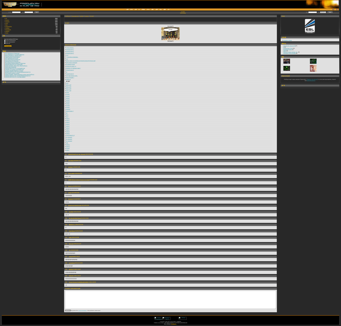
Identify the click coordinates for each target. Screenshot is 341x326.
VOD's (148, 9)
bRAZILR (71, 269)
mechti (70, 256)
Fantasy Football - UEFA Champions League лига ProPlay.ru (19, 74)
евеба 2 (68, 146)
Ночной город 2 (70, 51)
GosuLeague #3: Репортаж (11, 60)
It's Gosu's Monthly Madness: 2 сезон (14, 70)
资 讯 (131, 9)
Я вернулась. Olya (287, 48)
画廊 (165, 9)
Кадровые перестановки (289, 53)
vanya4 (68, 98)
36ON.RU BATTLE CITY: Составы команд (15, 77)
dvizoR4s (71, 211)
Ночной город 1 (70, 49)
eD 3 (67, 116)
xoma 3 (68, 122)
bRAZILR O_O (72, 224)
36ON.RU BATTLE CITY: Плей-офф (13, 64)
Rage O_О (70, 186)
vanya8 (68, 105)
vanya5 (68, 100)
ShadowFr (70, 199)
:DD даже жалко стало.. (72, 75)
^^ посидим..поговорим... (72, 57)
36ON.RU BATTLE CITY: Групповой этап (15, 68)
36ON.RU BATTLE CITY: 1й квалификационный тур (17, 75)
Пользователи (75, 16)
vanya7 (68, 103)
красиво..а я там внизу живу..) (73, 68)
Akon (6, 24)
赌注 (153, 9)
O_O (67, 55)
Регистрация (183, 12)
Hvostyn (7, 20)
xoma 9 (68, 133)
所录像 (143, 9)
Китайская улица (287, 49)
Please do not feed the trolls (74, 205)
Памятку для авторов (312, 79)
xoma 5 (68, 126)
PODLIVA (71, 275)
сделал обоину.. (70, 47)
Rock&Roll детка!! (70, 64)
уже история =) (70, 111)
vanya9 (68, 107)
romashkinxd (72, 262)
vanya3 (68, 96)
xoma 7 (68, 129)
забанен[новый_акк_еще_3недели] (76, 154)
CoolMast (7, 28)
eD (66, 113)
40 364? (92, 16)
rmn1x (6, 23)
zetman (70, 192)
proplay (68, 148)
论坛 (161, 9)
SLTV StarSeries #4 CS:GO (11, 58)
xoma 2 (68, 120)
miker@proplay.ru (311, 80)
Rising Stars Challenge (10, 67)
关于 (169, 9)
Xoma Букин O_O (70, 135)
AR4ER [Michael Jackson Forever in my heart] (79, 179)
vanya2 (68, 94)
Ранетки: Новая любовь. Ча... (290, 52)
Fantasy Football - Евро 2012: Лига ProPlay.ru (16, 65)
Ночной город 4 (70, 70)
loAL (67, 143)
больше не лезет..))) (71, 66)
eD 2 (67, 115)
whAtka (81, 16)
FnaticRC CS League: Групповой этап (14, 69)
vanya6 (68, 101)
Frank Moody (72, 231)
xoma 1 (68, 118)
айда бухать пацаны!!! (71, 62)
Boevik (6, 32)
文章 (136, 9)
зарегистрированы (82, 310)
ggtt (6, 18)
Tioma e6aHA (71, 173)
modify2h (7, 31)
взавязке (70, 167)
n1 (66, 72)
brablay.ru (68, 79)
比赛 (157, 9)
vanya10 (68, 109)
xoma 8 (68, 131)
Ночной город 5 (70, 74)
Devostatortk (8, 29)
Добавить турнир (287, 40)
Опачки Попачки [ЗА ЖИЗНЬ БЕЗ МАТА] (78, 282)
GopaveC (7, 21)
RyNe (70, 237)
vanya (67, 92)
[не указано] (69, 137)
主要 (127, 9)
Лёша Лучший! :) (70, 77)
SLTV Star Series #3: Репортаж (12, 59)
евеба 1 (68, 144)
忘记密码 (183, 11)
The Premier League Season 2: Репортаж (15, 63)
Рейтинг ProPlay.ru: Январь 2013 (13, 55)
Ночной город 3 (70, 53)
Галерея (87, 16)
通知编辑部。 (174, 324)
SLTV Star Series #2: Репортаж (12, 62)
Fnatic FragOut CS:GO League (12, 57)
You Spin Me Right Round (75, 218)
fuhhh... (68, 150)
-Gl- (70, 250)
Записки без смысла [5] (289, 46)
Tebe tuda (71, 243)
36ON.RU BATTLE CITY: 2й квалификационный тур (17, 72)
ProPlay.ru (67, 16)
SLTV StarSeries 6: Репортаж (12, 53)
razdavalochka (8, 26)
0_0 (67, 59)
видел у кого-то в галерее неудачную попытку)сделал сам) (80, 60)
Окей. (284, 51)
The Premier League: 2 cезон (12, 73)
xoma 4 (68, 124)
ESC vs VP (68, 85)
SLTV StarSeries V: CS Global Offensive (14, 54)
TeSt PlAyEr (71, 160)
